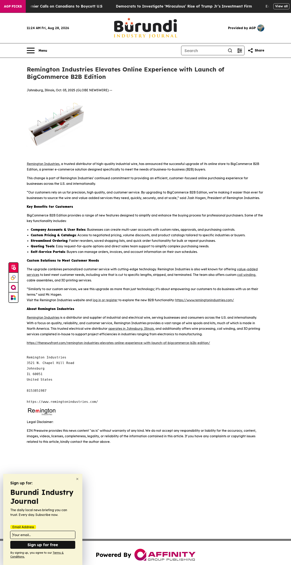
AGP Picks (13, 6)
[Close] (77, 479)
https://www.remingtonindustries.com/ (204, 300)
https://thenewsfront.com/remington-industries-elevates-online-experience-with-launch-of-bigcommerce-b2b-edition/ (118, 343)
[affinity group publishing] (13, 288)
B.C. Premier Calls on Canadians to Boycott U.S (59, 6)
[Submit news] (13, 268)
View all (281, 6)
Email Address (23, 527)
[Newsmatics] (13, 297)
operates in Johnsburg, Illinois (131, 329)
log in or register (105, 300)
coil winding (246, 275)
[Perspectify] (13, 278)
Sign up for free (43, 544)
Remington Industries (43, 164)
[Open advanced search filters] (239, 50)
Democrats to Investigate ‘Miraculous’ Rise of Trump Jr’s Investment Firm (184, 6)
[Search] (230, 50)
